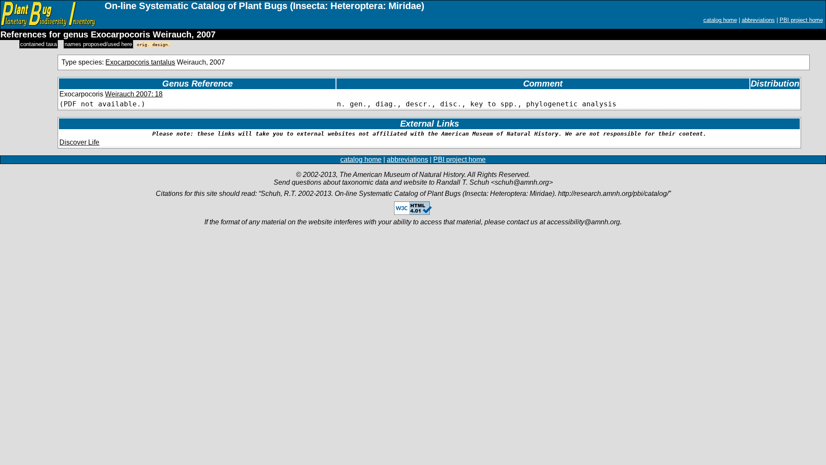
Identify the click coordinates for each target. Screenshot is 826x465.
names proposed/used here (98, 44)
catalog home (720, 20)
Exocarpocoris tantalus (140, 62)
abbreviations (758, 20)
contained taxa (38, 44)
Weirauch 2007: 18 (134, 94)
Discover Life (79, 142)
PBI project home (801, 20)
